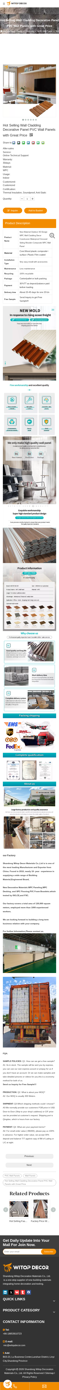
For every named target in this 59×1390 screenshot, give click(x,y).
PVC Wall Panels (12, 1176)
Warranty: (7, 159)
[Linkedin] (5, 1292)
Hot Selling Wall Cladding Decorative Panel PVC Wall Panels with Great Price (28, 1182)
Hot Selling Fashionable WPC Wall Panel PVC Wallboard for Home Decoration (18, 1221)
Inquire (14, 210)
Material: (7, 167)
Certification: (9, 189)
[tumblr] (22, 1292)
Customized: (9, 182)
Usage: (6, 174)
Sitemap (49, 1373)
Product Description (17, 223)
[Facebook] (28, 1292)
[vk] (17, 1292)
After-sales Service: (8, 150)
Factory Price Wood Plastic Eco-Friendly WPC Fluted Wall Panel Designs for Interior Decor (40, 1221)
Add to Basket (35, 210)
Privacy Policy (29, 1377)
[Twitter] (11, 1292)
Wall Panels (30, 1176)
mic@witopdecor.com (14, 1345)
